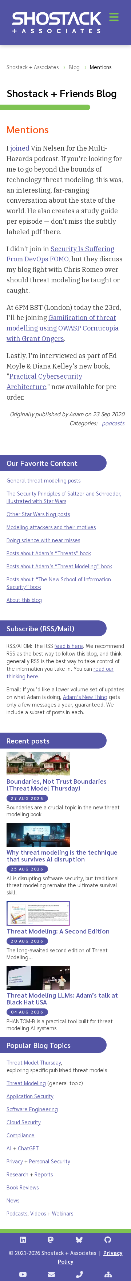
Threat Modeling (26, 1082)
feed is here (69, 645)
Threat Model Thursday (34, 1062)
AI (9, 1148)
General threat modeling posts (43, 480)
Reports (44, 1174)
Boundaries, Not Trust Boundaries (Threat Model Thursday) (57, 784)
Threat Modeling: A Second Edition (58, 931)
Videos (38, 1213)
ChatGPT (28, 1148)
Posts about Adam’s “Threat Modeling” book (59, 565)
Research (17, 1174)
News (13, 1200)
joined (19, 148)
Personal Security (49, 1161)
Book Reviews (23, 1187)
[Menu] (114, 17)
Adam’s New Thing (85, 696)
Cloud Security (24, 1121)
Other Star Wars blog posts (38, 513)
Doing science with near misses (43, 539)
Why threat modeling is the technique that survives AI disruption (62, 855)
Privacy (15, 1161)
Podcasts (17, 1213)
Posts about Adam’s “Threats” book (49, 552)
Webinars (62, 1213)
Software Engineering (32, 1108)
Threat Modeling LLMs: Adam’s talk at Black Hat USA (62, 998)
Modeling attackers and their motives (51, 526)
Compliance (21, 1135)
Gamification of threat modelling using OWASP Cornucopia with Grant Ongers (63, 328)
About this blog (24, 599)
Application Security (30, 1095)
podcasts (113, 423)
